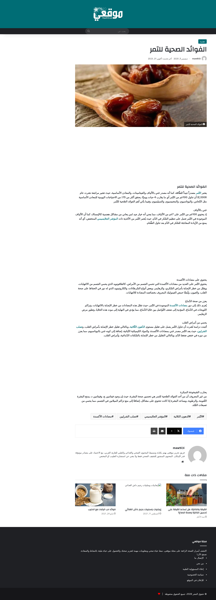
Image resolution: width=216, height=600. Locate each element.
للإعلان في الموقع (195, 580)
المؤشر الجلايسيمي (107, 218)
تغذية (202, 41)
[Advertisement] (141, 155)
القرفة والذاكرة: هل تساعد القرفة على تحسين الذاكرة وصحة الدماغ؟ (187, 511)
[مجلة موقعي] (108, 14)
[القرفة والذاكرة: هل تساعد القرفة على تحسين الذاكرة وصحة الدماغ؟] (186, 494)
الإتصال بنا (199, 557)
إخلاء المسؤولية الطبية (193, 569)
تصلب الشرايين (128, 416)
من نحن (200, 563)
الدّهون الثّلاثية (137, 326)
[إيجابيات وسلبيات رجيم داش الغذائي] (141, 494)
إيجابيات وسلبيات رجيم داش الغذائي (143, 509)
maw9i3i (196, 58)
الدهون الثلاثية (181, 416)
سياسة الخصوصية (195, 574)
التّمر (198, 192)
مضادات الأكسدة (178, 305)
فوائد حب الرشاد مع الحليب (102, 509)
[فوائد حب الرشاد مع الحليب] (95, 494)
